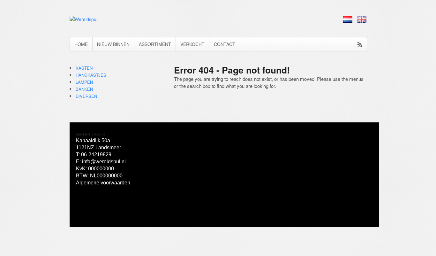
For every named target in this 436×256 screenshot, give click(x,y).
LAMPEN (84, 82)
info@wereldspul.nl (104, 161)
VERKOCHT (192, 44)
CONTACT (224, 44)
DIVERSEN (86, 96)
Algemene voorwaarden (103, 182)
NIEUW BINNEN (113, 44)
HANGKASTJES (91, 75)
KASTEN (84, 68)
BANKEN (84, 89)
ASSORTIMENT (155, 44)
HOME (81, 44)
